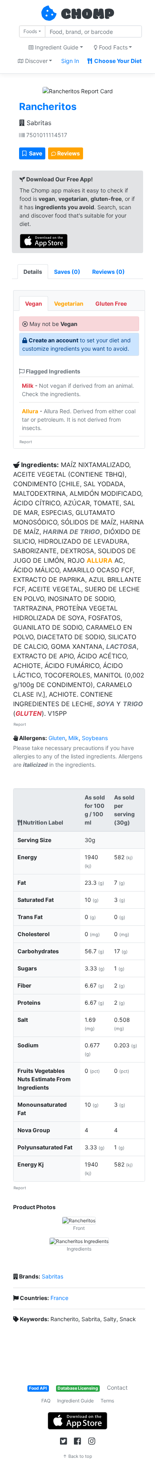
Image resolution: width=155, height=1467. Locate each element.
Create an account (53, 340)
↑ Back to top (77, 1456)
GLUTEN (28, 713)
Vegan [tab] (33, 303)
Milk (27, 385)
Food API (38, 1388)
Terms (107, 1401)
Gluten (56, 737)
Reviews (68, 153)
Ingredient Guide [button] (55, 47)
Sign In (70, 60)
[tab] (67, 271)
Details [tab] (32, 271)
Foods (30, 31)
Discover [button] (35, 60)
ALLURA (99, 560)
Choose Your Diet (117, 60)
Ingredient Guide (75, 1401)
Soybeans (95, 737)
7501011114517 (46, 135)
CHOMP (87, 15)
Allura (30, 411)
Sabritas (38, 123)
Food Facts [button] (112, 47)
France (59, 1297)
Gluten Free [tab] (111, 303)
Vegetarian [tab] (68, 303)
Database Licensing (78, 1388)
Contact (117, 1387)
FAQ (45, 1401)
